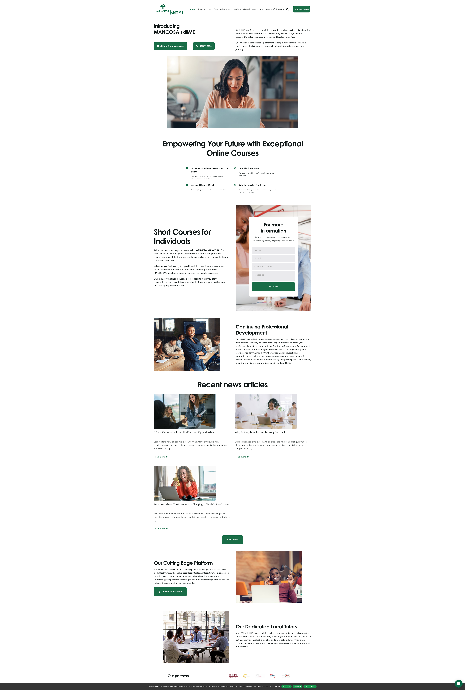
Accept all (286, 686)
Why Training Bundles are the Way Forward (260, 432)
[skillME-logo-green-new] (170, 4)
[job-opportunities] (185, 395)
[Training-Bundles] (266, 395)
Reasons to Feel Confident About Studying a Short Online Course (191, 504)
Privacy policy (310, 686)
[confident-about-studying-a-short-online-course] (185, 467)
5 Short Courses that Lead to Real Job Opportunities (184, 432)
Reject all (297, 686)
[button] (287, 9)
